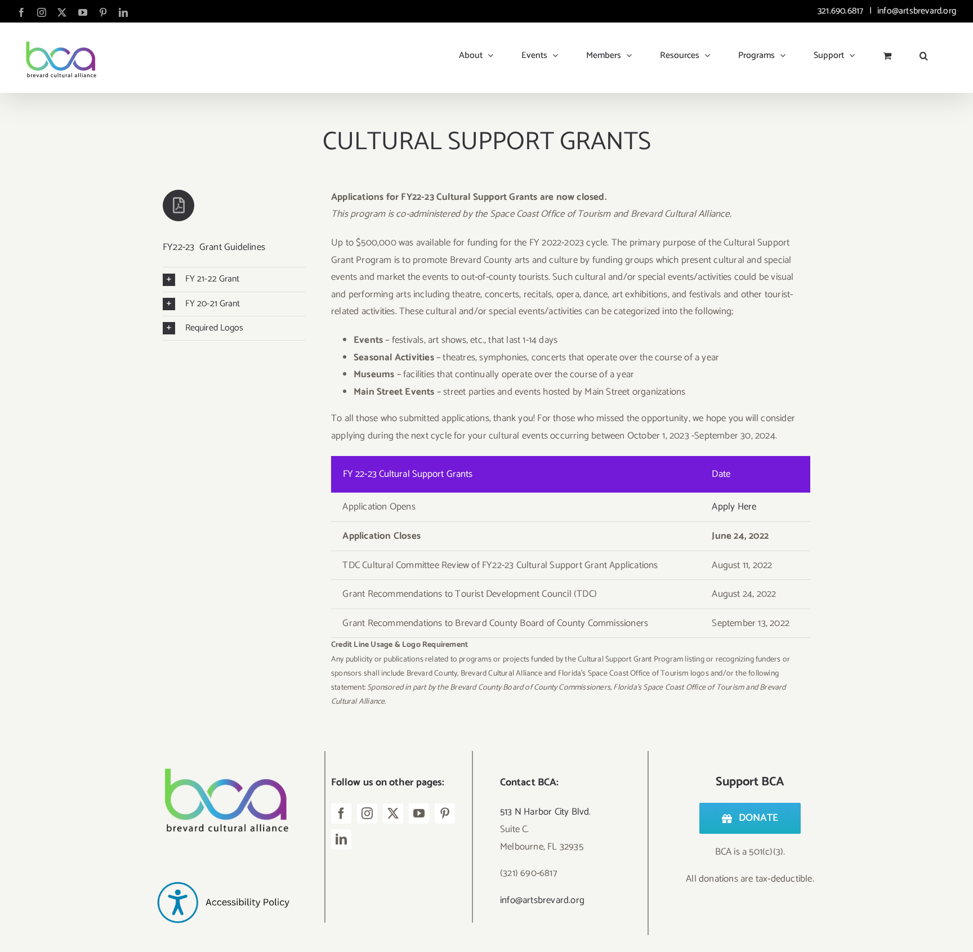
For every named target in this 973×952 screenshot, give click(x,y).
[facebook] (341, 813)
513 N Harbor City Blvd (544, 812)
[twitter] (393, 813)
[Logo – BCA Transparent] (223, 755)
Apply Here (734, 507)
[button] (924, 51)
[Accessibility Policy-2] (223, 862)
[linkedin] (341, 839)
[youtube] (419, 813)
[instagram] (367, 813)
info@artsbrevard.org (915, 11)
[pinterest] (445, 813)
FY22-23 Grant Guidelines (214, 247)
